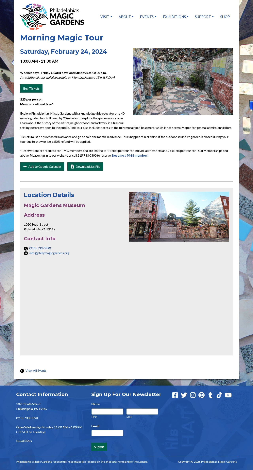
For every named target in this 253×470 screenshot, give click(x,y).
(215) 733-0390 (40, 248)
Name (95, 404)
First (94, 416)
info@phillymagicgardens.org (49, 253)
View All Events (35, 370)
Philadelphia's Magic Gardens (219, 461)
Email (95, 426)
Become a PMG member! (130, 155)
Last (129, 416)
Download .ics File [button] (87, 166)
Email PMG (24, 441)
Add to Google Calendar (46, 167)
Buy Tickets (31, 88)
